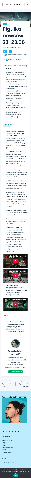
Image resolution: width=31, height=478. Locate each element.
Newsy (5, 24)
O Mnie (4, 450)
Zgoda (16, 475)
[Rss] (10, 51)
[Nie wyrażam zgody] (29, 473)
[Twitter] (3, 431)
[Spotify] (6, 431)
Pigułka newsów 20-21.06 (8, 383)
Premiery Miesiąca (8, 447)
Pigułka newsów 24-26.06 (23, 383)
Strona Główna (7, 440)
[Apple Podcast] (12, 431)
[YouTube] (15, 431)
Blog (3, 443)
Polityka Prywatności (8, 462)
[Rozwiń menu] (27, 4)
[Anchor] (9, 431)
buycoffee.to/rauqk (18, 360)
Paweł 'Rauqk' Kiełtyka (9, 47)
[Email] (18, 431)
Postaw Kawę (6, 452)
